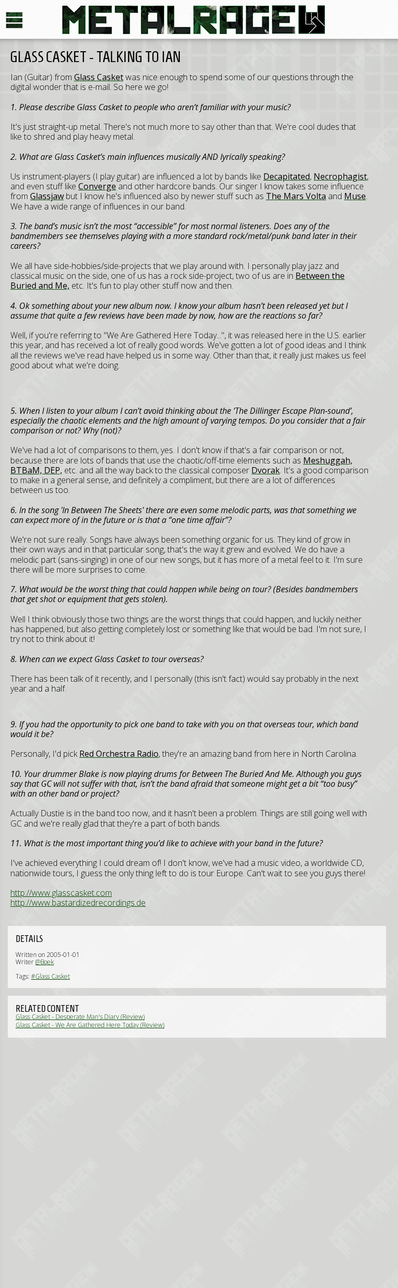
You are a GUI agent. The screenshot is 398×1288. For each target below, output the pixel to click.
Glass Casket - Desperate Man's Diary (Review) (80, 1016)
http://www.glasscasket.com (61, 892)
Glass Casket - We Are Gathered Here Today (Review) (90, 1025)
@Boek (44, 961)
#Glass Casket (50, 976)
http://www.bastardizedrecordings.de (78, 902)
